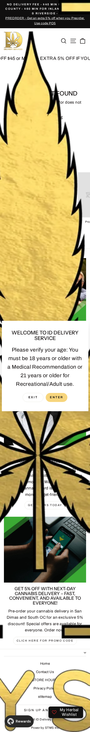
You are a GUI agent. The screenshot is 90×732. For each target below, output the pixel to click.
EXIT (33, 397)
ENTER (56, 397)
